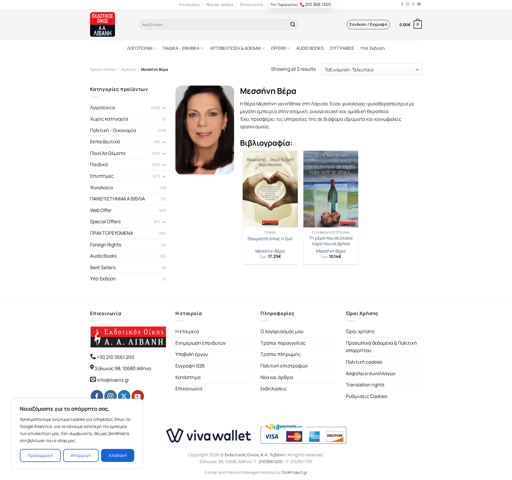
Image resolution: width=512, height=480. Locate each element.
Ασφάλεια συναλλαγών (371, 373)
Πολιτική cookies (364, 362)
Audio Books (103, 256)
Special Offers (105, 221)
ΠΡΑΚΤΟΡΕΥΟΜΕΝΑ (111, 233)
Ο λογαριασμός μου (281, 331)
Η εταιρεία (190, 4)
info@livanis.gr (113, 380)
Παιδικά (99, 164)
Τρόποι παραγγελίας (283, 343)
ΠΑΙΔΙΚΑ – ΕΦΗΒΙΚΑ (181, 48)
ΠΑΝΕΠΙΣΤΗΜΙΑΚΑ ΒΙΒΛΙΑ (117, 198)
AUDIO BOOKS (310, 48)
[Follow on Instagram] (407, 4)
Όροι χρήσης (360, 331)
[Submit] (293, 25)
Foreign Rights (105, 244)
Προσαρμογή (40, 455)
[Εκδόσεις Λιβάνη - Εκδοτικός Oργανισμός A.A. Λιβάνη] (110, 24)
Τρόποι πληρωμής (280, 354)
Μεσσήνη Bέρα (270, 251)
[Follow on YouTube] (419, 4)
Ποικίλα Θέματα (107, 153)
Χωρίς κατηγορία (109, 118)
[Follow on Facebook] (402, 4)
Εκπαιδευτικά (105, 141)
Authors (128, 69)
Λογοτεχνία (102, 107)
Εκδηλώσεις (273, 388)
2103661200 (271, 461)
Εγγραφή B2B (190, 365)
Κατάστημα (188, 377)
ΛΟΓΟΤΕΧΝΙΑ (139, 48)
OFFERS (278, 48)
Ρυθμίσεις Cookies (366, 396)
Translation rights (365, 384)
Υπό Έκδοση (373, 48)
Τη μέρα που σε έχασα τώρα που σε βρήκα (331, 240)
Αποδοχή (118, 455)
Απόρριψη (81, 455)
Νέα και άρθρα (219, 4)
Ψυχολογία (101, 187)
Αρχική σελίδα (103, 69)
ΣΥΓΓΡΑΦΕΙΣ (342, 48)
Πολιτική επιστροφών (284, 365)
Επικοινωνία (251, 4)
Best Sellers (103, 267)
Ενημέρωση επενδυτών (200, 343)
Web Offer (101, 210)
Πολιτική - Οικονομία (113, 130)
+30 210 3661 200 (115, 357)
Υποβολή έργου (191, 354)
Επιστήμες (102, 176)
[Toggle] (164, 107)
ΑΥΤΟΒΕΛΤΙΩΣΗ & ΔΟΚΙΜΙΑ (235, 48)
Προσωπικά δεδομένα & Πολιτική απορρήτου (381, 347)
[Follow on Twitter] (413, 4)
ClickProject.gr (294, 472)
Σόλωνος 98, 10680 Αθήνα (123, 368)
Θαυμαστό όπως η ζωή (270, 238)
